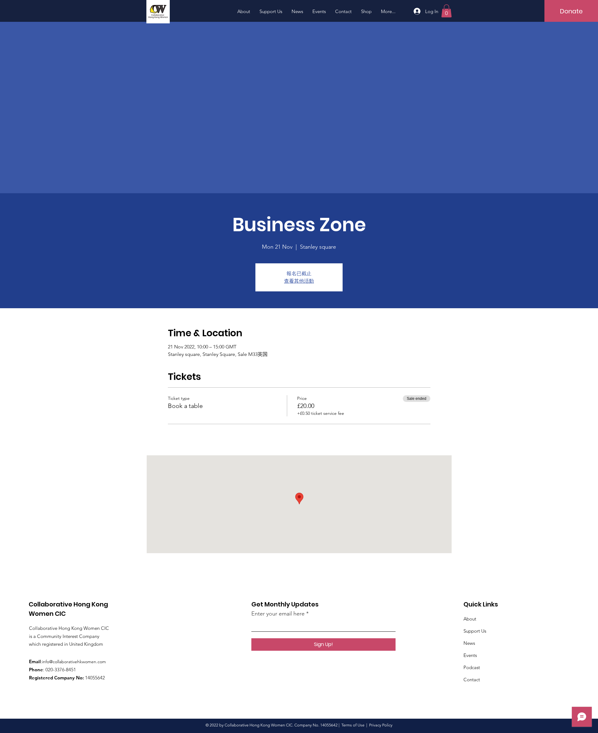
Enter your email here (278, 613)
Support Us (474, 631)
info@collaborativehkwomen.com (74, 661)
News (469, 643)
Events (470, 655)
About (469, 619)
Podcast (471, 667)
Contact (471, 680)
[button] (446, 10)
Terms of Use (352, 725)
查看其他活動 (299, 281)
